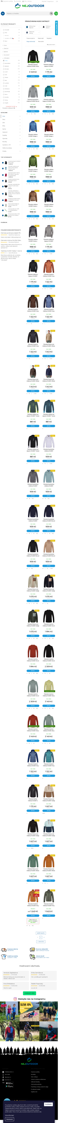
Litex (12, 74)
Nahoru (41, 941)
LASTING (12, 83)
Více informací (9, 1115)
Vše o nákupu (28, 1)
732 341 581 (7, 1074)
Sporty (4, 129)
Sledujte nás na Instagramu (31, 999)
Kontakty (18, 1)
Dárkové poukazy (7, 148)
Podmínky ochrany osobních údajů (39, 1086)
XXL (35, 113)
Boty (3, 126)
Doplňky (4, 135)
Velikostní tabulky (35, 1081)
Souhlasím (48, 1104)
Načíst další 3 (41, 933)
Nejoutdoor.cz (8, 1077)
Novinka (12, 35)
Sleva (12, 41)
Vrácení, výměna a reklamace (38, 1079)
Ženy (3, 119)
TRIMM (12, 77)
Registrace (50, 1)
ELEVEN (12, 97)
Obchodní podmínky (36, 1084)
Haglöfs (12, 102)
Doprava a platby (8, 1)
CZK (57, 1)
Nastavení (9, 1119)
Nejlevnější (41, 38)
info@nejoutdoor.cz (9, 1071)
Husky (12, 60)
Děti (3, 122)
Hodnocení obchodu (29, 966)
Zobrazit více (29, 993)
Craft (12, 86)
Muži (3, 116)
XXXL (43, 813)
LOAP (12, 71)
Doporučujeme (31, 38)
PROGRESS (12, 63)
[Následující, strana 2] (40, 937)
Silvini (12, 94)
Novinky (4, 141)
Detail (33, 76)
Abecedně (41, 41)
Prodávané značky (35, 1089)
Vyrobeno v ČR (12, 38)
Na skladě (12, 29)
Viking (12, 100)
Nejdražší (49, 38)
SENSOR (12, 66)
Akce (12, 32)
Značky (4, 151)
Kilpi (12, 80)
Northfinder (12, 91)
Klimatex (12, 69)
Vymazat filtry (11, 106)
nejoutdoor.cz (8, 1079)
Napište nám (34, 1091)
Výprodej (4, 138)
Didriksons (12, 88)
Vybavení (4, 132)
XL (45, 78)
